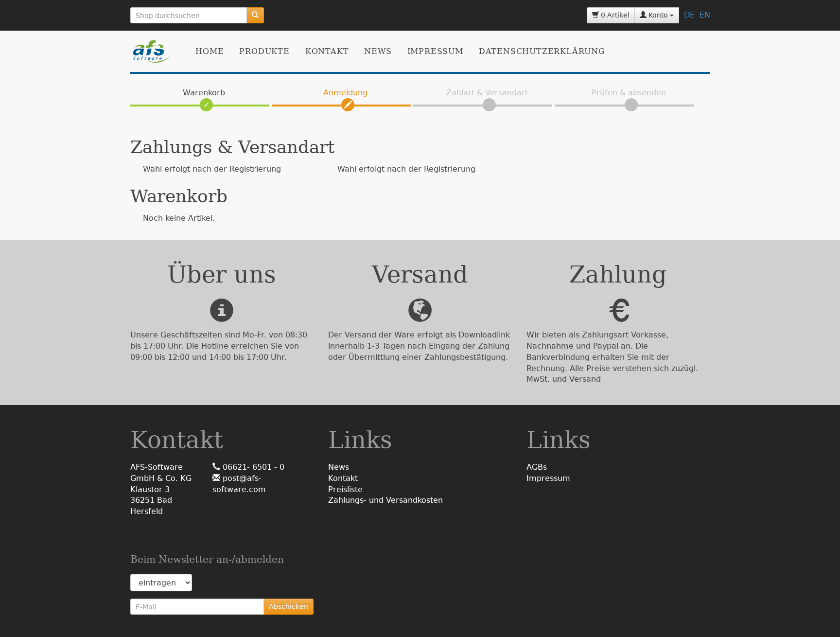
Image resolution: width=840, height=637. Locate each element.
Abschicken (288, 606)
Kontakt (327, 51)
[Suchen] (255, 15)
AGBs (536, 467)
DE (689, 14)
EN (705, 14)
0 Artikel (614, 15)
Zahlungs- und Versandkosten (385, 500)
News (377, 51)
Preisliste (345, 489)
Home (209, 51)
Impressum (435, 51)
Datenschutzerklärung (542, 51)
